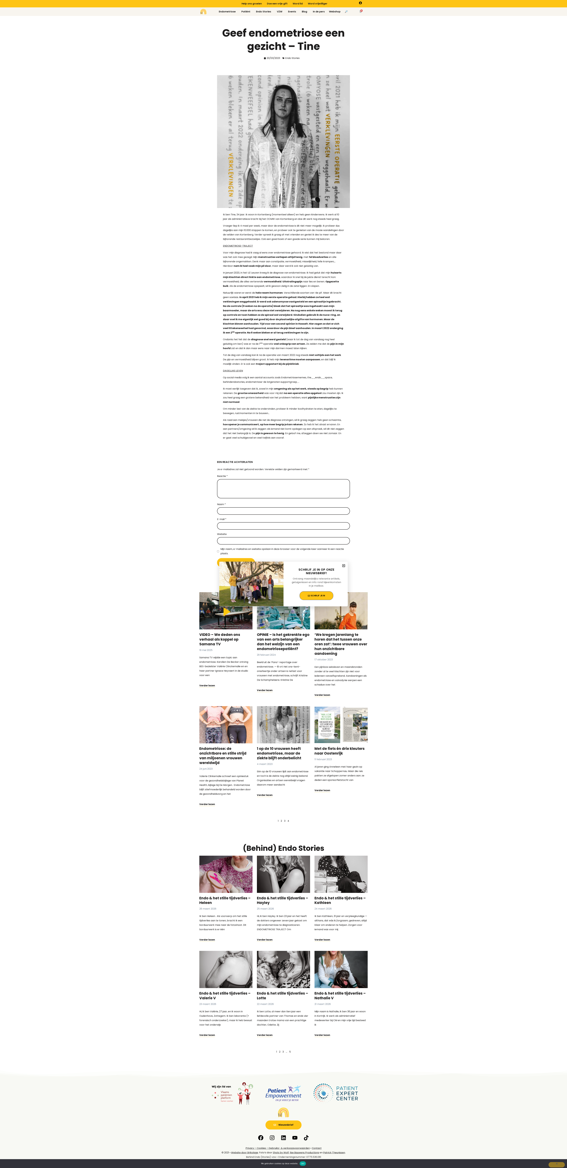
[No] (557, 1164)
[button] (344, 566)
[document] (283, 584)
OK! (302, 1163)
